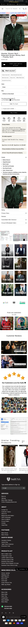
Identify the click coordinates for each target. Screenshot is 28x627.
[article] (6, 323)
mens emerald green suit (16, 74)
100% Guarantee (6, 517)
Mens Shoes (4, 534)
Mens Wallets (5, 600)
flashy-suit (12, 77)
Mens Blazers (5, 577)
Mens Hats (4, 592)
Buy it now (14, 112)
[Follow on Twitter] (6, 613)
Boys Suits (4, 578)
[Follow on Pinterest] (9, 613)
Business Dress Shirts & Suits (9, 565)
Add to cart (14, 104)
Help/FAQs (4, 525)
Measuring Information (7, 515)
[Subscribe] (23, 488)
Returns (3, 496)
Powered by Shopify (19, 617)
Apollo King (4, 542)
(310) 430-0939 (8, 606)
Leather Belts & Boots (7, 557)
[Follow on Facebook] (2, 613)
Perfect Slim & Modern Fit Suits (10, 563)
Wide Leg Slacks (5, 584)
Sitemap (3, 498)
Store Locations (5, 519)
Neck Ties (4, 596)
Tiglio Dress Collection (7, 544)
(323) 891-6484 (8, 608)
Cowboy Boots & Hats (7, 559)
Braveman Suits (5, 546)
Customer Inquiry (6, 511)
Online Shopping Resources (9, 502)
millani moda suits (20, 77)
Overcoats (4, 580)
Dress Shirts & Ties (6, 582)
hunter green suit (5, 74)
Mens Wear (4, 601)
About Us (4, 513)
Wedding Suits (5, 575)
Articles (3, 523)
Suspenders (4, 598)
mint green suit (5, 77)
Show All (23, 441)
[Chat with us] (26, 1)
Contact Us (4, 509)
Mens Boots (4, 533)
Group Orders (5, 521)
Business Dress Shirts (7, 561)
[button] (15, 108)
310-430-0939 (17, 127)
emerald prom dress (6, 80)
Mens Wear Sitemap (6, 500)
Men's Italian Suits (6, 554)
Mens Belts (4, 594)
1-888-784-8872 (11, 139)
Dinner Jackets (5, 573)
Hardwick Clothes (6, 540)
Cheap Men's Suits (6, 555)
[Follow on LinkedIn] (13, 613)
